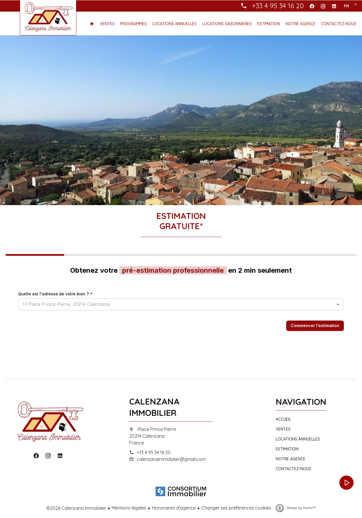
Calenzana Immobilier (154, 407)
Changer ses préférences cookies (236, 508)
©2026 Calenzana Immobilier (76, 508)
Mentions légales (129, 508)
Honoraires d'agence (174, 508)
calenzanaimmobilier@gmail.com (171, 459)
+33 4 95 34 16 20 (154, 452)
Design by (301, 508)
